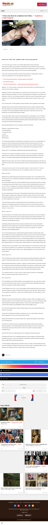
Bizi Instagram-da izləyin (7, 366)
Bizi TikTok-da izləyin (6, 370)
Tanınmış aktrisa (8, 81)
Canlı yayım (41, 4)
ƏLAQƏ (16, 502)
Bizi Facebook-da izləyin (6, 374)
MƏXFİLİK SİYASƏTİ (35, 502)
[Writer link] (35, 523)
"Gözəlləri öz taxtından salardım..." (20, 84)
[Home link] (24, 523)
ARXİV (20, 502)
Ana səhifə (42, 10)
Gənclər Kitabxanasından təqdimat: (18, 79)
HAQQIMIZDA (11, 502)
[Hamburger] (2, 523)
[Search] (13, 523)
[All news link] (46, 523)
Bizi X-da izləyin (5, 378)
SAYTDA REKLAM (26, 502)
